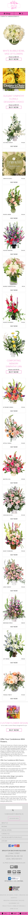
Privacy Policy (6, 906)
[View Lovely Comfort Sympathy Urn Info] (14, 572)
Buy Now (14, 59)
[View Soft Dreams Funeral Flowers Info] (14, 644)
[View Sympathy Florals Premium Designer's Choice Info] (14, 163)
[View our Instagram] (15, 846)
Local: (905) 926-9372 (14, 859)
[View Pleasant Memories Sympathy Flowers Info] (14, 235)
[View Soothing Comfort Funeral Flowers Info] (14, 127)
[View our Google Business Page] (12, 846)
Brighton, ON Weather (11, 900)
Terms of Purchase (18, 906)
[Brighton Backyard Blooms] (14, 9)
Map (15, 913)
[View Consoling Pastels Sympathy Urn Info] (14, 500)
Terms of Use (14, 908)
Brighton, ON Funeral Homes (9, 895)
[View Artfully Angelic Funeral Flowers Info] (14, 428)
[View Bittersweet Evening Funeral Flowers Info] (14, 392)
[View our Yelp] (18, 846)
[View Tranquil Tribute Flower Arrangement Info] (14, 680)
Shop (8, 13)
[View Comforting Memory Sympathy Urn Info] (14, 344)
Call (5, 913)
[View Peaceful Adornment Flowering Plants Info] (14, 307)
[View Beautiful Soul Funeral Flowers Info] (14, 464)
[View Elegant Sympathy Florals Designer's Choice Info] (14, 79)
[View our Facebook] (10, 846)
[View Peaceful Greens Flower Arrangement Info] (14, 199)
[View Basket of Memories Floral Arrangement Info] (14, 536)
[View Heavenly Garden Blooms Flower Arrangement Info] (14, 271)
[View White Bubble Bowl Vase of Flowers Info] (14, 34)
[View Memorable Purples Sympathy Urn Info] (14, 608)
